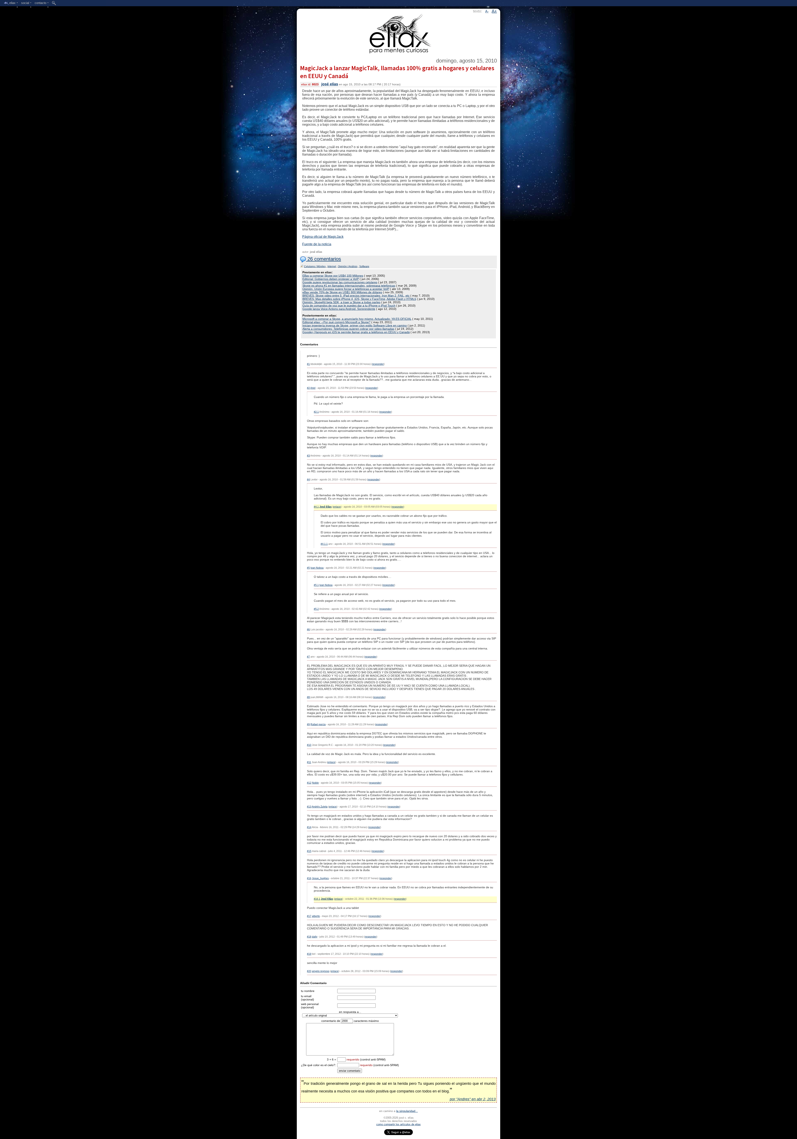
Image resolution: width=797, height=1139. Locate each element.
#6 (308, 629)
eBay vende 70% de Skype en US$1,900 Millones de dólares (342, 292)
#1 (308, 364)
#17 (309, 916)
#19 (309, 953)
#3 (308, 455)
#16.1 (317, 898)
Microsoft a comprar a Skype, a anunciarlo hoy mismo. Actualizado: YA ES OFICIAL (356, 318)
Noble (315, 782)
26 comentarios (323, 259)
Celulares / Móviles (315, 266)
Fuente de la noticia (316, 244)
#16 (309, 878)
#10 (309, 745)
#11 (309, 762)
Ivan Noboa (317, 567)
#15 (309, 851)
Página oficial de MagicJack (322, 236)
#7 (308, 656)
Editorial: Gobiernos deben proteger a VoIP (330, 279)
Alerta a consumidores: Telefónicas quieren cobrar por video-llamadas (348, 328)
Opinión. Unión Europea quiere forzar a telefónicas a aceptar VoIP (345, 289)
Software (364, 266)
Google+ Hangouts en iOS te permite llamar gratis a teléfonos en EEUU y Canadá (356, 332)
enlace (337, 506)
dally (314, 936)
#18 (309, 936)
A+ (494, 11)
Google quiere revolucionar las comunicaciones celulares (339, 282)
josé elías (329, 84)
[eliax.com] (398, 32)
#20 (309, 971)
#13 (309, 806)
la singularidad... (407, 1111)
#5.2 (316, 609)
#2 (308, 388)
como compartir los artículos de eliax (398, 1124)
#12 (309, 782)
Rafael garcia (318, 724)
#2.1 (316, 411)
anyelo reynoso (320, 971)
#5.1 (316, 585)
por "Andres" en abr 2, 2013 (473, 1099)
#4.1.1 (324, 543)
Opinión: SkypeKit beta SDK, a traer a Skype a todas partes (341, 302)
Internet (332, 266)
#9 (308, 724)
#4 (308, 479)
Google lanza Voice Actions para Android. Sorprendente (338, 309)
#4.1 (316, 506)
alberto (316, 916)
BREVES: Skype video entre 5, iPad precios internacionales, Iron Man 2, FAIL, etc (356, 295)
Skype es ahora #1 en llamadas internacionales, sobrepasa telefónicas (348, 285)
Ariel (312, 388)
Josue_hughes (320, 878)
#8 (308, 697)
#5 (308, 567)
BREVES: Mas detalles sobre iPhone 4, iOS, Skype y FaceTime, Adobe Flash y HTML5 (359, 299)
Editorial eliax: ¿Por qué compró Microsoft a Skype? (336, 322)
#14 (309, 827)
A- (487, 11)
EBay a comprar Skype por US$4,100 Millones (332, 275)
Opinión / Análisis (347, 266)
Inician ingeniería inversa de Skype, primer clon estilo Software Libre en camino (354, 325)
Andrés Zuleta (320, 806)
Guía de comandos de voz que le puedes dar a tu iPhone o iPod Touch (348, 305)
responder (378, 364)
